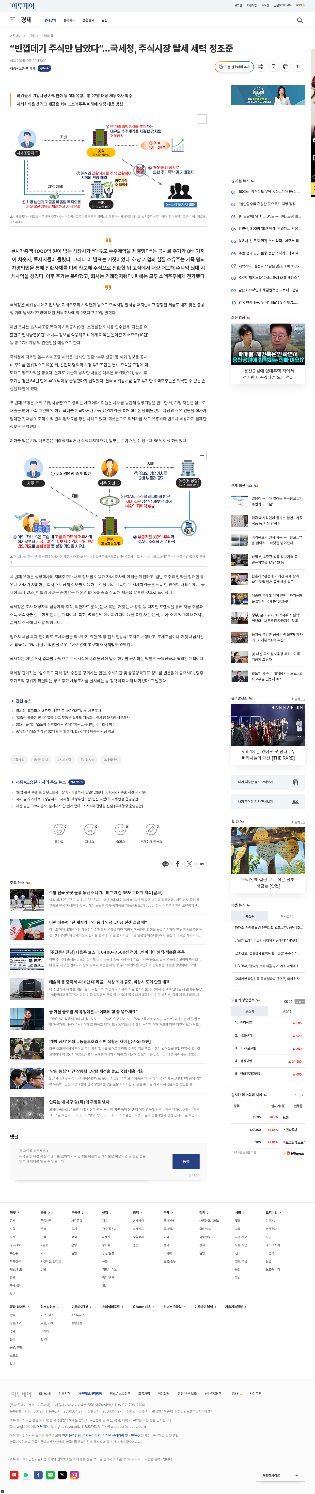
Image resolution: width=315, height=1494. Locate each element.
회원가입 (252, 5)
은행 (43, 1229)
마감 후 (270, 1253)
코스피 (249, 1011)
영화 (12, 1331)
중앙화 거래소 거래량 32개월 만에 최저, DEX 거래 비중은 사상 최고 (65, 731)
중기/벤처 (108, 1277)
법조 (237, 1221)
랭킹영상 (76, 1323)
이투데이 (16, 36)
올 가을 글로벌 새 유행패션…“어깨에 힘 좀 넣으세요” (93, 1011)
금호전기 (246, 1035)
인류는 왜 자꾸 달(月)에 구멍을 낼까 (79, 1102)
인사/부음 (241, 1261)
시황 (12, 1229)
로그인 (238, 5)
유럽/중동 (170, 1261)
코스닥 (286, 1011)
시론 (268, 1237)
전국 (237, 1253)
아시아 (168, 1253)
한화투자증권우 (250, 1074)
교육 (237, 1229)
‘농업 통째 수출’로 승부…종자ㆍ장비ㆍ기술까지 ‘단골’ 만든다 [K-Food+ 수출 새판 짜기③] (81, 792)
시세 (12, 1237)
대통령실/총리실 (209, 1221)
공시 (12, 1221)
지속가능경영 (234, 1307)
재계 (105, 1221)
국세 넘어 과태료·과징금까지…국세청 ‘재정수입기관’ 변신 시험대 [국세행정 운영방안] (78, 799)
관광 (12, 1315)
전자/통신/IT (110, 1229)
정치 (202, 1212)
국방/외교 (205, 1237)
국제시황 (15, 1286)
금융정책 (46, 1221)
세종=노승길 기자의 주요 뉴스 (41, 782)
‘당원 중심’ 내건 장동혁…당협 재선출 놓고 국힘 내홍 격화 (96, 1071)
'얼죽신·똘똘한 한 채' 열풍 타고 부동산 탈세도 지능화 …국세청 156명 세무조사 (73, 718)
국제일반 (169, 1229)
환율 (12, 1277)
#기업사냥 (87, 760)
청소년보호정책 (120, 1394)
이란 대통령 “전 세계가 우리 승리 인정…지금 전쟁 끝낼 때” (98, 922)
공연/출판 (16, 1347)
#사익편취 (111, 760)
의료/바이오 (109, 1269)
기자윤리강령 (91, 1435)
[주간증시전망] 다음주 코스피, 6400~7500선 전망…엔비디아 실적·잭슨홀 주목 (117, 952)
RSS (299, 5)
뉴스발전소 (48, 1307)
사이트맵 (255, 1394)
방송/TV (15, 1323)
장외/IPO (16, 1245)
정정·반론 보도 (187, 1394)
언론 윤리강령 (71, 1435)
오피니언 (272, 1212)
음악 (12, 1339)
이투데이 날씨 (203, 1307)
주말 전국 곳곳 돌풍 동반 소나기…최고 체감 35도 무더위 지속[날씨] (106, 892)
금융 (44, 1212)
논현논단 (271, 1221)
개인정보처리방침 (90, 1394)
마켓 (13, 1212)
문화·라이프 (18, 1307)
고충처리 (144, 1394)
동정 (237, 1269)
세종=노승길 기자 (22, 68)
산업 (105, 1212)
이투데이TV (79, 1307)
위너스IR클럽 (173, 1307)
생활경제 (88, 20)
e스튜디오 (77, 1315)
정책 (74, 1237)
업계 (74, 1229)
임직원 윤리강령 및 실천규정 (121, 1435)
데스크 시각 (273, 1245)
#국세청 (19, 760)
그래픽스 (46, 1331)
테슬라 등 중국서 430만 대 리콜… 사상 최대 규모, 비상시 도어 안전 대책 (109, 982)
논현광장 (271, 1229)
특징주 (249, 916)
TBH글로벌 (248, 1048)
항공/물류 (108, 1253)
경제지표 (69, 20)
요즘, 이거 (47, 1323)
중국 (166, 1245)
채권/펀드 (16, 1269)
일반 (105, 20)
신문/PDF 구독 (282, 5)
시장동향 (76, 1221)
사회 (238, 1212)
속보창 (265, 5)
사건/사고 (241, 1237)
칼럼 (268, 1261)
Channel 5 (142, 1307)
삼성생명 (246, 1061)
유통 (105, 1261)
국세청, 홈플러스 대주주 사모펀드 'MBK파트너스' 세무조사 (58, 711)
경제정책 (50, 20)
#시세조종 (64, 760)
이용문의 (164, 1394)
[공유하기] (261, 66)
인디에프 (246, 1023)
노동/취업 (241, 1245)
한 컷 (44, 1339)
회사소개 (45, 1394)
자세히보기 (77, 782)
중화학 (106, 1245)
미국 (166, 1237)
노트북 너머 (273, 1269)
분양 (74, 1245)
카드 (43, 1253)
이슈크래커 (47, 1315)
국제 (167, 1212)
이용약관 (64, 1394)
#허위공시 (41, 760)
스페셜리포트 (111, 1307)
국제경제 (169, 1221)
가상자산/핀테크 (51, 1261)
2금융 (44, 1245)
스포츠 (14, 1355)
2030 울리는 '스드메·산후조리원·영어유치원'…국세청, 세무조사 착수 (65, 724)
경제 (26, 20)
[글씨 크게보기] (298, 66)
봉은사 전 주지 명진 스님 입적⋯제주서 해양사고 (273, 241)
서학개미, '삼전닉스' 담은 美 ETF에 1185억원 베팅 (276, 266)
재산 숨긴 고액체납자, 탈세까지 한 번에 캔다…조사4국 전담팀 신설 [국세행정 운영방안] (79, 806)
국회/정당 (205, 1229)
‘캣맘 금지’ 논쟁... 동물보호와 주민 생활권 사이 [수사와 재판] (100, 1041)
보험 (43, 1237)
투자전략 (287, 916)
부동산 (75, 1212)
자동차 (106, 1237)
